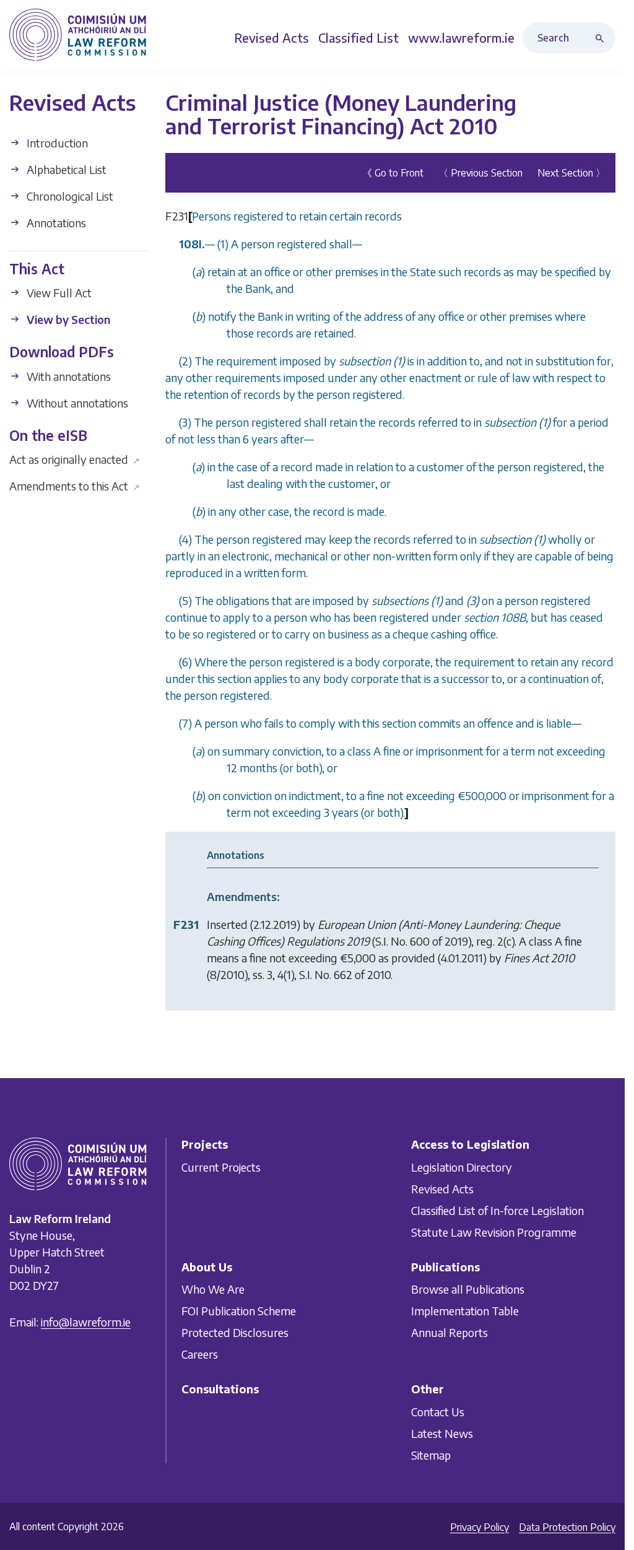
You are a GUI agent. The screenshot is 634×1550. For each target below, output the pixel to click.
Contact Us (437, 1411)
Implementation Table (465, 1311)
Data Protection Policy (567, 1527)
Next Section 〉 (571, 173)
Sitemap (431, 1455)
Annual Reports (449, 1332)
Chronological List (68, 196)
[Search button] (602, 37)
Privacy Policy (479, 1527)
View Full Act (58, 292)
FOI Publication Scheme (238, 1311)
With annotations (67, 376)
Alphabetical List (65, 169)
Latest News (442, 1433)
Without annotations (76, 403)
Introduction (56, 143)
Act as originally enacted (74, 459)
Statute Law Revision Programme (493, 1232)
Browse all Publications (467, 1289)
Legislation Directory (461, 1167)
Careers (199, 1354)
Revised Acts (442, 1189)
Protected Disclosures (235, 1332)
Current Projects (221, 1167)
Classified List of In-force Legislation (497, 1210)
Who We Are (213, 1289)
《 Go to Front (392, 173)
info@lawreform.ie (86, 1322)
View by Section (67, 319)
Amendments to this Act (74, 486)
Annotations (55, 223)
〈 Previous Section (480, 173)
